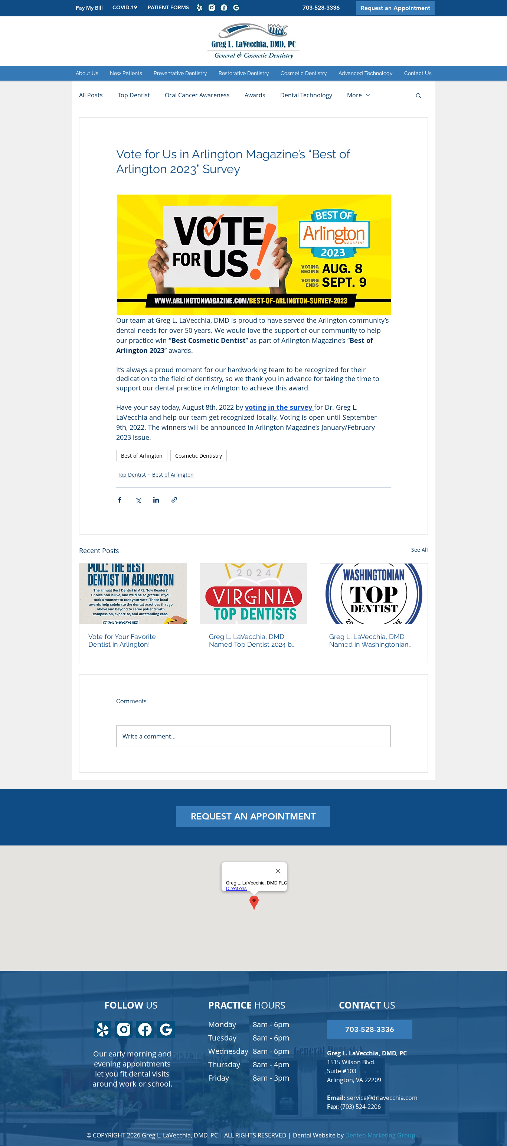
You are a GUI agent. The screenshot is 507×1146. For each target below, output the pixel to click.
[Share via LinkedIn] (156, 499)
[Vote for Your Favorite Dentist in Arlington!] (133, 594)
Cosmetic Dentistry (198, 455)
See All (419, 549)
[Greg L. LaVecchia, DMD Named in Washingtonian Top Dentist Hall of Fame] (374, 594)
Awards (255, 95)
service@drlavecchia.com (382, 1098)
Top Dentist (134, 95)
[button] (87, 73)
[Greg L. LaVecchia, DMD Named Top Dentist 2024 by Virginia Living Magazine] (253, 594)
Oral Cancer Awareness (197, 95)
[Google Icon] (236, 7)
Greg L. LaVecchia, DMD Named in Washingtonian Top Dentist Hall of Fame (369, 640)
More (354, 95)
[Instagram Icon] (211, 7)
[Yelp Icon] (199, 7)
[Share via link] (174, 499)
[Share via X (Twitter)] (137, 499)
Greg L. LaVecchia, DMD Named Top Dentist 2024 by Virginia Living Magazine (252, 640)
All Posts (91, 95)
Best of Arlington (142, 455)
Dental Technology (306, 95)
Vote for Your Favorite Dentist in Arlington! (122, 640)
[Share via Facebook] (119, 499)
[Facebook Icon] (224, 7)
